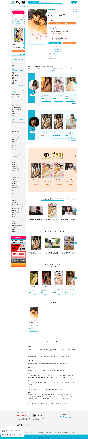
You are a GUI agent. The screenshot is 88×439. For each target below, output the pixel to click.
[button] (75, 82)
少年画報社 (30, 351)
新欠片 (42, 351)
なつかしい (16, 168)
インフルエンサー (17, 208)
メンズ (15, 227)
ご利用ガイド (16, 21)
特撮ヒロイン (16, 210)
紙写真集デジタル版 (32, 363)
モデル (15, 198)
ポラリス (14, 113)
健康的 (15, 149)
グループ (15, 183)
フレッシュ (16, 150)
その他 (14, 231)
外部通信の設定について (49, 432)
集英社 (55, 48)
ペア (14, 179)
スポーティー (16, 152)
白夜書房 (50, 351)
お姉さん (15, 164)
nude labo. (14, 115)
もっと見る (71, 155)
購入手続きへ (69, 43)
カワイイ (15, 170)
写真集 (15, 6)
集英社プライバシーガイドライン (26, 432)
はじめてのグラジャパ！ (19, 19)
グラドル (15, 193)
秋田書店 (30, 349)
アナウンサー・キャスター (18, 206)
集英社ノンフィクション (43, 357)
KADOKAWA (42, 349)
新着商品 (14, 61)
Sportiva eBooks (15, 100)
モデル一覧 (21, 85)
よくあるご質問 (17, 23)
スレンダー (16, 137)
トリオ (14, 181)
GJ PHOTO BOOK (15, 98)
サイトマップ (71, 432)
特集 (13, 65)
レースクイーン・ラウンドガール (18, 204)
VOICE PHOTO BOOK (16, 107)
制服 (14, 126)
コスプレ (15, 124)
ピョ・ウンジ (23, 6)
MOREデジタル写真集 (60, 356)
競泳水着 (15, 127)
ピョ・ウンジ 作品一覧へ (72, 140)
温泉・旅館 (16, 187)
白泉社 (46, 351)
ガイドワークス (36, 349)
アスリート (15, 216)
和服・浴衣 (16, 131)
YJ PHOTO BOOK (15, 96)
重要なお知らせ (18, 237)
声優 (14, 200)
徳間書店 (39, 351)
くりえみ (19, 6)
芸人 (14, 214)
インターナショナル (17, 154)
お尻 (14, 141)
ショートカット (16, 143)
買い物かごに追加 (55, 43)
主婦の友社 (69, 349)
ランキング (14, 63)
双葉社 (54, 351)
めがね (15, 129)
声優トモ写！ (14, 111)
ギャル (14, 156)
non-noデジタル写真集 (70, 356)
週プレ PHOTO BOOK (16, 94)
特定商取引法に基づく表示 (38, 432)
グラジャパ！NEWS (17, 54)
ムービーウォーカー (60, 351)
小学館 (73, 349)
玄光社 (57, 349)
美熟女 (15, 166)
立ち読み (37, 43)
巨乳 (14, 139)
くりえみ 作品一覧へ (73, 103)
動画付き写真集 (15, 105)
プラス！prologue (15, 103)
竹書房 (34, 351)
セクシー (15, 172)
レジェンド (16, 212)
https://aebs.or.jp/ (26, 425)
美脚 (14, 145)
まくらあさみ (56, 54)
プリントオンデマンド (16, 109)
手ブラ (15, 223)
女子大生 (15, 202)
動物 (14, 229)
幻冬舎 (61, 349)
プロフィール (34, 94)
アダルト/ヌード (15, 218)
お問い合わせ (65, 432)
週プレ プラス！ (16, 50)
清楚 (31, 384)
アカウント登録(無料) (18, 12)
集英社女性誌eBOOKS (33, 357)
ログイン (18, 16)
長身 (14, 147)
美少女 (15, 162)
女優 (14, 196)
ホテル (14, 185)
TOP (12, 6)
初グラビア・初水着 (17, 225)
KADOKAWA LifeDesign (51, 349)
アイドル (40, 394)
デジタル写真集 (16, 47)
